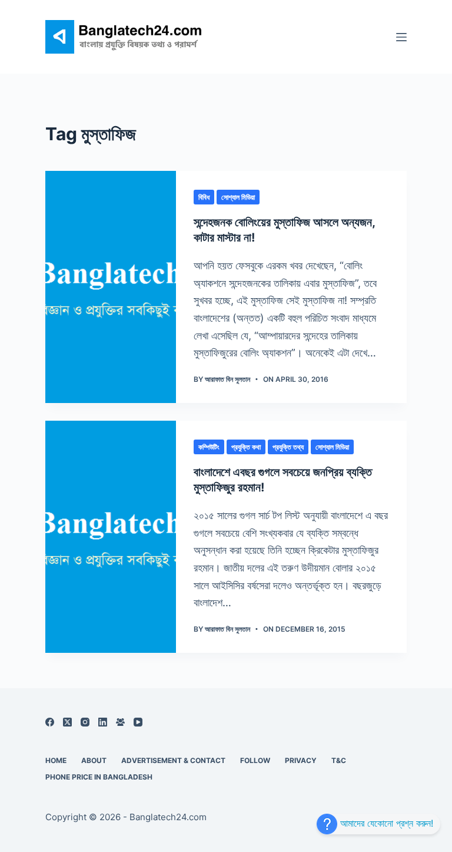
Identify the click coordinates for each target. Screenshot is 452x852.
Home (56, 760)
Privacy (301, 760)
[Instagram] (85, 722)
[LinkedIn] (102, 722)
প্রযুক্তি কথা (246, 446)
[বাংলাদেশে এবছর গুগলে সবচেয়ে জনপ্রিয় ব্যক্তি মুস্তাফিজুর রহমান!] (110, 537)
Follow (255, 760)
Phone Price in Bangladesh (98, 776)
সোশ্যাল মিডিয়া (238, 197)
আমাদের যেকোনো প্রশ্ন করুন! (385, 823)
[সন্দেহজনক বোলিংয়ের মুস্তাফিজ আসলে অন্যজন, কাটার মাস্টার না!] (110, 287)
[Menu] (401, 37)
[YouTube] (138, 722)
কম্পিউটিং (209, 446)
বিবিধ (204, 197)
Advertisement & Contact (173, 760)
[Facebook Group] (120, 722)
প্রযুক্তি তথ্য (288, 446)
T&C (338, 760)
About (94, 760)
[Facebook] (49, 722)
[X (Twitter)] (67, 722)
